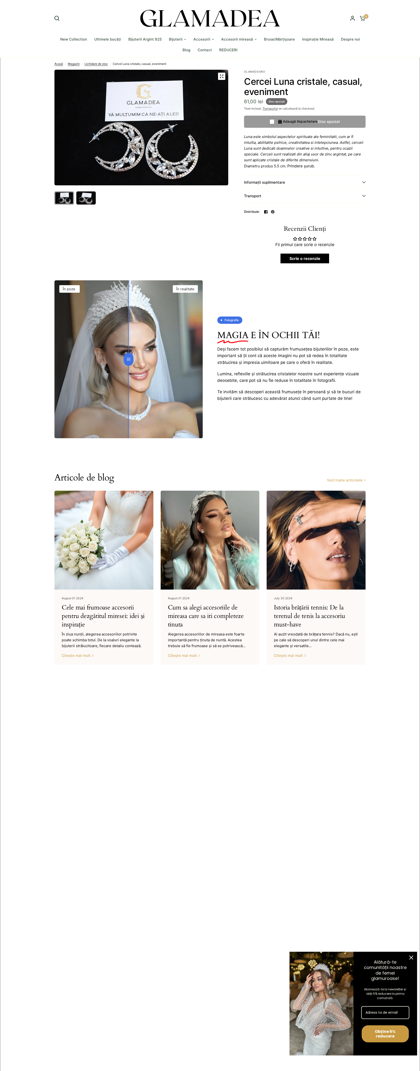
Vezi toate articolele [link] (345, 480)
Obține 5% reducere (385, 1034)
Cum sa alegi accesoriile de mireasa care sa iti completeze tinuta (206, 616)
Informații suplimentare (264, 182)
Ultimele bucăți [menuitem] (107, 39)
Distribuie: (252, 211)
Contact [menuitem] (205, 50)
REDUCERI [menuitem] (228, 50)
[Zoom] (221, 76)
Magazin (74, 64)
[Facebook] (266, 212)
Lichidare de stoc (96, 64)
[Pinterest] (273, 212)
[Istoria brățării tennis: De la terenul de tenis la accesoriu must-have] (316, 540)
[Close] (411, 957)
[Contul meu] (352, 18)
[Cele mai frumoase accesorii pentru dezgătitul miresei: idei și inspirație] (103, 540)
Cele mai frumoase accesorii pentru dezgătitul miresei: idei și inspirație (103, 616)
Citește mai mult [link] (76, 655)
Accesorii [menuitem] (201, 39)
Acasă (58, 64)
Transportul (270, 108)
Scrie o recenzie (304, 258)
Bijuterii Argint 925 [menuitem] (145, 39)
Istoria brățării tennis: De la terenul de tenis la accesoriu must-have (309, 616)
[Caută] (58, 18)
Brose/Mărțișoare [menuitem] (279, 39)
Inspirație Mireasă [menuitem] (318, 39)
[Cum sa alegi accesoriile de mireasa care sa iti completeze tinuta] (210, 540)
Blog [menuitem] (186, 50)
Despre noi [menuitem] (350, 39)
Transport (252, 196)
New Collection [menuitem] (73, 39)
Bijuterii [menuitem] (176, 39)
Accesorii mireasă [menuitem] (237, 39)
